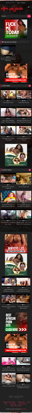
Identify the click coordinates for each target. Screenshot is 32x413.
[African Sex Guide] (13, 9)
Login (18, 2)
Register (23, 2)
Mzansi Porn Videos (16, 405)
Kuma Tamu (13, 403)
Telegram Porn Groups (9, 402)
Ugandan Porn (22, 403)
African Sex (23, 409)
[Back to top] (27, 408)
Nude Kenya (21, 402)
